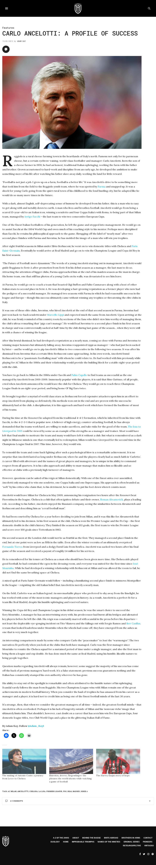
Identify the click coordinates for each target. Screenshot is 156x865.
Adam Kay (21, 41)
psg (65, 791)
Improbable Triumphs (83, 842)
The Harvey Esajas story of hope (113, 775)
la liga (42, 791)
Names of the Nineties (109, 842)
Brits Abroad (111, 838)
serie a (84, 791)
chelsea (33, 791)
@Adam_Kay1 (36, 725)
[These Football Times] (78, 8)
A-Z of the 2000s (61, 838)
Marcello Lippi (55, 314)
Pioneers (147, 842)
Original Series (132, 842)
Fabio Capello (79, 375)
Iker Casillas (133, 623)
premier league (54, 791)
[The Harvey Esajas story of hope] (118, 761)
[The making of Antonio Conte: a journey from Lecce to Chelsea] (24, 761)
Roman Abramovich (111, 499)
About (75, 838)
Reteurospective (132, 846)
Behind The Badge (91, 838)
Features (8, 27)
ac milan (12, 791)
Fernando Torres (12, 546)
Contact (148, 838)
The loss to (134, 426)
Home (66, 842)
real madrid (73, 791)
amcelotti (22, 791)
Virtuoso (149, 846)
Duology (55, 842)
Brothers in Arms (131, 838)
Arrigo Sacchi (32, 216)
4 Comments (16, 801)
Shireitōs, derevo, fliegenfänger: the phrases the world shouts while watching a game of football (70, 778)
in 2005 (18, 431)
